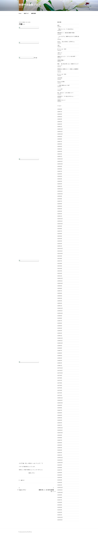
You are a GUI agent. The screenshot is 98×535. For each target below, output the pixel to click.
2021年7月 (59, 260)
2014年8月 (59, 467)
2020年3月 (59, 300)
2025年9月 (59, 136)
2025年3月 (59, 151)
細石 (58, 25)
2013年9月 (59, 494)
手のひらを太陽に (61, 81)
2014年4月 (59, 477)
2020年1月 (59, 305)
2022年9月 (59, 226)
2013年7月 (59, 499)
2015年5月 (59, 445)
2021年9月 (59, 256)
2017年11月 (59, 370)
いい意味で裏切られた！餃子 (64, 85)
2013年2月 (59, 512)
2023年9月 (59, 196)
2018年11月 (59, 340)
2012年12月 (60, 517)
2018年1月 (59, 365)
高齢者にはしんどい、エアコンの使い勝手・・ (67, 56)
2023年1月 (59, 216)
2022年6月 (59, 233)
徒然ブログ (26, 13)
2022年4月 (59, 238)
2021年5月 (59, 265)
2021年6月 (59, 263)
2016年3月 (59, 420)
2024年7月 (59, 171)
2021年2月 (59, 273)
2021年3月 (59, 270)
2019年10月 (60, 313)
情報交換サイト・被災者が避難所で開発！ (66, 32)
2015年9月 (59, 435)
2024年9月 (59, 166)
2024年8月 (59, 168)
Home (20, 13)
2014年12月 (60, 457)
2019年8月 (59, 318)
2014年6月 (59, 472)
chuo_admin (27, 22)
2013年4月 (59, 507)
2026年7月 (59, 111)
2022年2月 (59, 243)
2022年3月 (59, 241)
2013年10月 (60, 492)
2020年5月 (59, 295)
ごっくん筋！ (60, 89)
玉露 (58, 45)
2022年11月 (59, 221)
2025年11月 (59, 131)
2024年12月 (60, 158)
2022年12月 (60, 218)
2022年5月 (59, 236)
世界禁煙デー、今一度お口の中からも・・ (66, 96)
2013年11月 (59, 489)
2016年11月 (59, 400)
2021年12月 (60, 248)
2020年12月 (60, 278)
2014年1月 (59, 485)
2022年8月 (59, 228)
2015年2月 (59, 452)
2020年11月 (59, 280)
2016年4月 (59, 417)
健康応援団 (33, 13)
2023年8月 (59, 198)
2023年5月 (59, 206)
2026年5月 (59, 116)
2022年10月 (60, 223)
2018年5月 (59, 355)
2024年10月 (60, 163)
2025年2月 (59, 154)
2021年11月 (59, 251)
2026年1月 (59, 126)
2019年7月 (59, 320)
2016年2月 (59, 422)
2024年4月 (59, 178)
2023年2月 (59, 213)
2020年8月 (59, 288)
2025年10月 (60, 134)
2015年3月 (59, 450)
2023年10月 (60, 193)
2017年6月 (59, 382)
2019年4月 (59, 328)
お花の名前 (59, 77)
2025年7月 (59, 141)
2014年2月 (59, 482)
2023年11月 (59, 191)
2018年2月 (59, 363)
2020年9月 (59, 285)
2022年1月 (59, 246)
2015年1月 (59, 455)
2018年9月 (59, 345)
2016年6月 (59, 412)
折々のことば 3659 (61, 49)
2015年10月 (60, 432)
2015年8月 (59, 437)
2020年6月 (59, 293)
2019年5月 (59, 325)
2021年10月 (60, 253)
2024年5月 (59, 176)
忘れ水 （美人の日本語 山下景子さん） (66, 41)
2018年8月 (59, 348)
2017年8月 (59, 378)
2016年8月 (59, 407)
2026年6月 (59, 114)
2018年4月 (59, 358)
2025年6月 (59, 144)
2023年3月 (59, 211)
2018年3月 (59, 360)
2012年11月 (59, 519)
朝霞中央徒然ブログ (30, 4)
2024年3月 (59, 181)
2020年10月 (60, 283)
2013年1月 (59, 514)
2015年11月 (59, 430)
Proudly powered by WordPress (25, 531)
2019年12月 (60, 308)
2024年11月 (59, 161)
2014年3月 (59, 480)
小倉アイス (59, 52)
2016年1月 (59, 425)
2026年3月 (59, 121)
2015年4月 (59, 447)
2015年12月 (60, 427)
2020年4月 (59, 298)
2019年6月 (59, 323)
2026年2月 (59, 124)
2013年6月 (59, 502)
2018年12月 (60, 338)
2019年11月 (59, 310)
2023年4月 (59, 208)
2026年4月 (59, 119)
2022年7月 (59, 231)
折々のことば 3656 (61, 74)
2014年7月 (59, 470)
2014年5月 (59, 475)
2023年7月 (59, 201)
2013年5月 (59, 504)
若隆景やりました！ (61, 100)
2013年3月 (59, 509)
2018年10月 (60, 343)
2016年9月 (59, 405)
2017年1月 (59, 395)
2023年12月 (60, 188)
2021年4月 (59, 268)
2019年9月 (59, 315)
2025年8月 (59, 139)
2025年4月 (59, 149)
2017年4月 (59, 387)
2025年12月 (60, 129)
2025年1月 (59, 156)
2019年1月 (59, 335)
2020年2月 (59, 303)
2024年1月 (59, 186)
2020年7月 (59, 290)
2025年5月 (59, 146)
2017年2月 (59, 392)
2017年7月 (59, 380)
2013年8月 (59, 497)
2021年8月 (59, 258)
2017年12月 (60, 368)
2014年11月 (59, 460)
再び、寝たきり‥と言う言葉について (65, 92)
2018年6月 (59, 353)
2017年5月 (59, 385)
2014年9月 (59, 465)
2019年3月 (59, 330)
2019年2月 (59, 333)
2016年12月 (60, 397)
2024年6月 (59, 173)
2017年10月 (60, 373)
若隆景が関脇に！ (61, 60)
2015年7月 (59, 440)
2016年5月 (59, 415)
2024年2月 (59, 183)
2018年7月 (59, 350)
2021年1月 (59, 275)
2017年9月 (59, 375)
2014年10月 (60, 462)
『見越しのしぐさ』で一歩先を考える (65, 29)
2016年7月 (59, 410)
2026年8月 (59, 109)
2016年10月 (60, 402)
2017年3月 (59, 390)
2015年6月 (59, 442)
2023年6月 (59, 203)
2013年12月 (60, 487)
